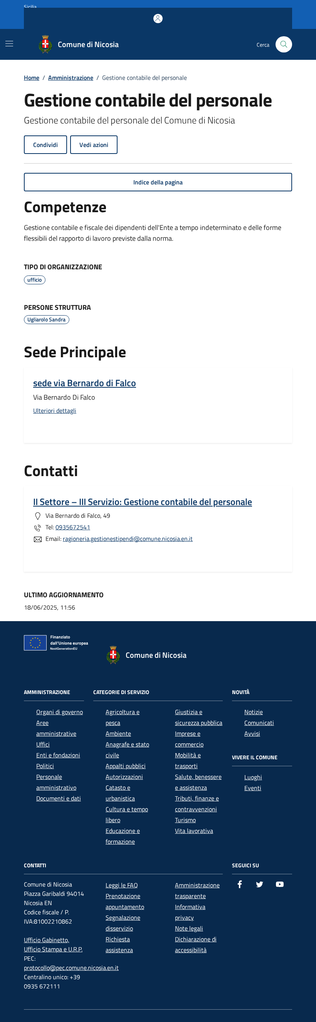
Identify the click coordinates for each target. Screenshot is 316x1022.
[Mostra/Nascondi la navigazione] (9, 43)
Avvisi (252, 733)
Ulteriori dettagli (54, 410)
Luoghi (253, 777)
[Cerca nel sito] (284, 44)
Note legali (189, 928)
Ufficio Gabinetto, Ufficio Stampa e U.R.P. (53, 944)
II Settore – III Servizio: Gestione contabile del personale (142, 501)
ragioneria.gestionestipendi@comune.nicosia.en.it (128, 538)
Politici (45, 765)
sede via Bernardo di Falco (84, 383)
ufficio (34, 279)
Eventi (252, 787)
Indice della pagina (158, 182)
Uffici (43, 744)
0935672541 (72, 527)
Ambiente (118, 733)
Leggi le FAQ (122, 885)
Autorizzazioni (124, 776)
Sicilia (30, 7)
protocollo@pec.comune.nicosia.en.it (71, 967)
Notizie (253, 711)
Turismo (185, 819)
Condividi (45, 144)
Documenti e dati (58, 798)
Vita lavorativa (194, 830)
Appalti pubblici (126, 765)
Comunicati (259, 722)
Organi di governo (59, 711)
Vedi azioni (93, 144)
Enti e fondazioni (58, 755)
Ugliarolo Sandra (46, 319)
